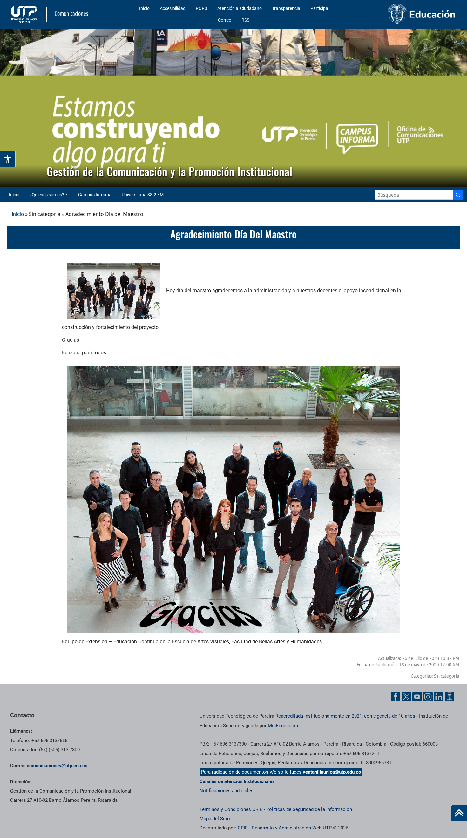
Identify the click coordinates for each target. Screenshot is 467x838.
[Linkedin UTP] (438, 696)
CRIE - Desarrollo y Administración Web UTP (285, 828)
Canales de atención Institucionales (237, 781)
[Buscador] (458, 195)
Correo (224, 20)
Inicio (144, 8)
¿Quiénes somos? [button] (47, 194)
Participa (319, 8)
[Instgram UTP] (428, 696)
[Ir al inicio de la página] (459, 813)
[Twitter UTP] (406, 696)
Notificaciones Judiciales (227, 791)
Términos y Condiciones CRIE (231, 809)
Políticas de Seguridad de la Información (309, 809)
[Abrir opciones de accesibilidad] (8, 159)
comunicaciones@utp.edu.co (57, 765)
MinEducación (283, 725)
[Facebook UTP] (395, 696)
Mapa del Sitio (215, 818)
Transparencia (286, 8)
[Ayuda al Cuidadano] (449, 696)
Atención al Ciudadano (239, 8)
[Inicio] (459, 813)
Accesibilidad (173, 8)
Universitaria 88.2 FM (143, 194)
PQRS (201, 8)
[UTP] (25, 14)
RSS (245, 20)
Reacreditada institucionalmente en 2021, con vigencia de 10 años (345, 716)
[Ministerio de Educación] (406, 14)
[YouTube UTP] (417, 696)
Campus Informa (95, 194)
